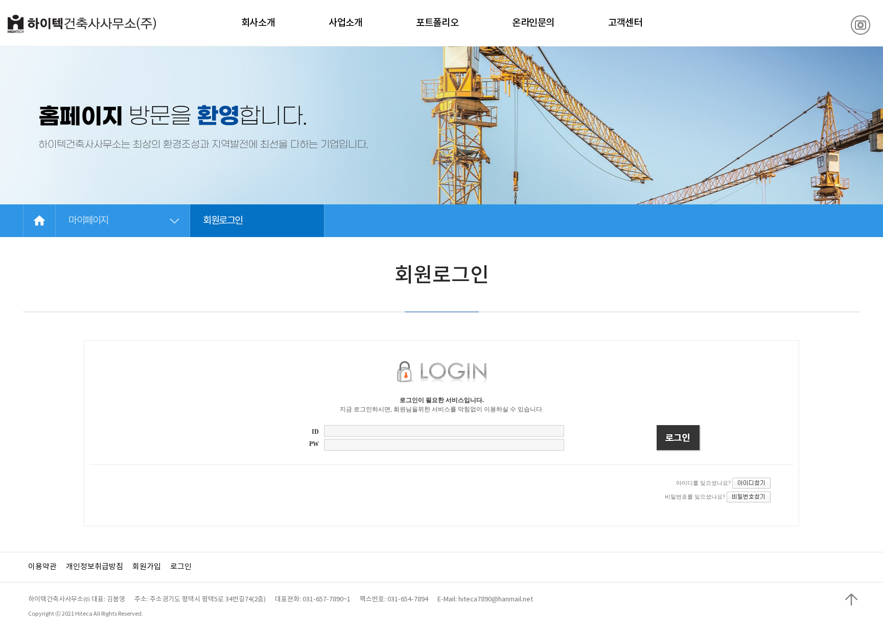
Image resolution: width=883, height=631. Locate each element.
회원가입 (146, 567)
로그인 (181, 567)
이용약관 (42, 567)
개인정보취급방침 (94, 567)
